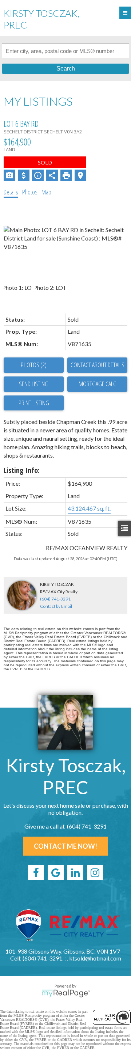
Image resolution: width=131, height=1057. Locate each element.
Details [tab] (11, 191)
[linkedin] (75, 872)
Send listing (33, 383)
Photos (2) (34, 364)
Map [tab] (46, 191)
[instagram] (95, 872)
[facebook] (36, 872)
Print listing (34, 402)
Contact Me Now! (65, 846)
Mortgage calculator (97, 384)
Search (65, 68)
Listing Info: (22, 470)
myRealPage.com (65, 993)
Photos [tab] (29, 191)
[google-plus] (56, 872)
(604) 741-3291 (55, 599)
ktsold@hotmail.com (95, 958)
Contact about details (97, 364)
